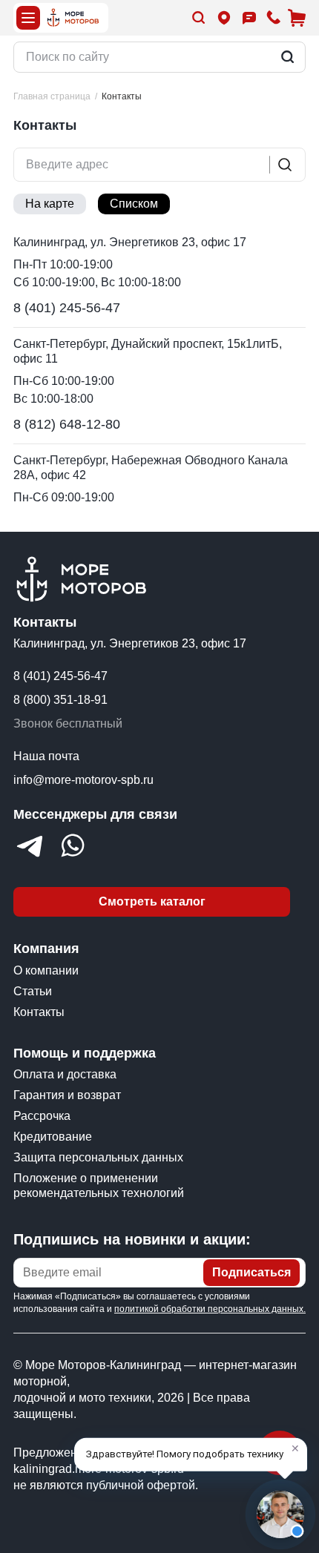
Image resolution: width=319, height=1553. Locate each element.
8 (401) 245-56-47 (66, 307)
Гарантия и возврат (67, 1095)
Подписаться (251, 1272)
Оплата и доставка (64, 1074)
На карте (49, 203)
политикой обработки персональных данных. (210, 1309)
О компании (46, 970)
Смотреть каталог (152, 901)
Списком (134, 203)
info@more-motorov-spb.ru (83, 780)
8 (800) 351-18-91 (60, 699)
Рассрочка (41, 1115)
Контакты (39, 1012)
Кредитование (52, 1136)
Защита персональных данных (98, 1157)
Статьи (32, 991)
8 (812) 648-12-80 (66, 424)
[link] (122, 96)
